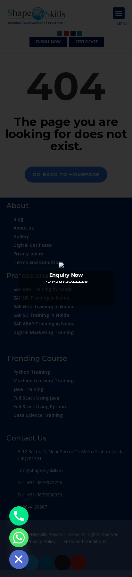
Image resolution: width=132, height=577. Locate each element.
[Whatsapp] (19, 537)
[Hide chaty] (19, 559)
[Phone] (19, 516)
